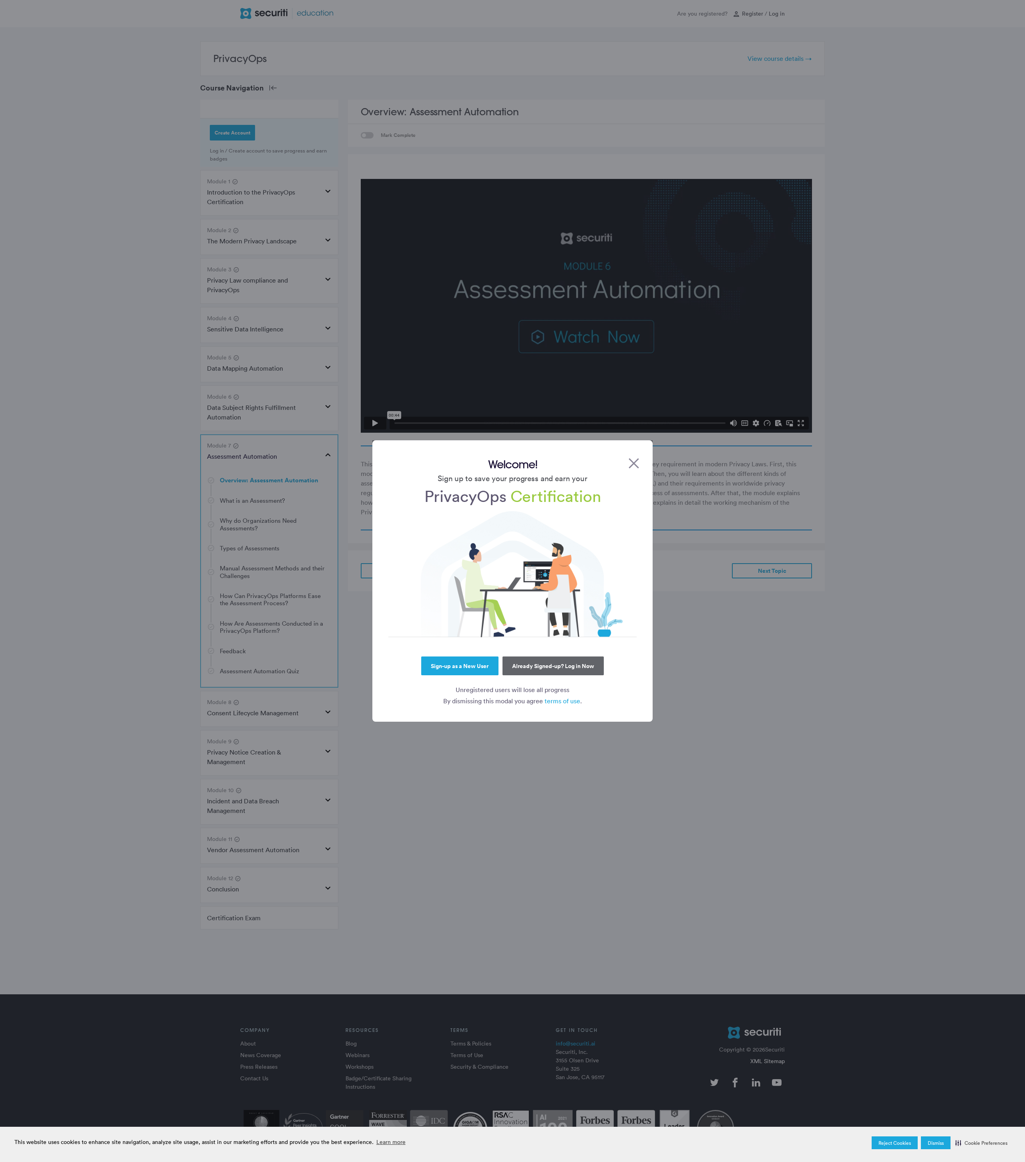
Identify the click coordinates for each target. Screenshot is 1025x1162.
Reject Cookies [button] (894, 1142)
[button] (981, 1142)
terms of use (562, 701)
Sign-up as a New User (459, 666)
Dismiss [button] (936, 1142)
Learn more (391, 1142)
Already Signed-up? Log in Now (553, 666)
